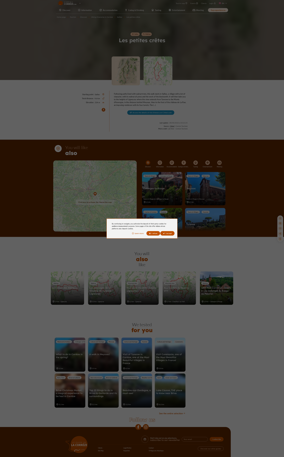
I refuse (154, 233)
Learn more (139, 233)
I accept (169, 233)
